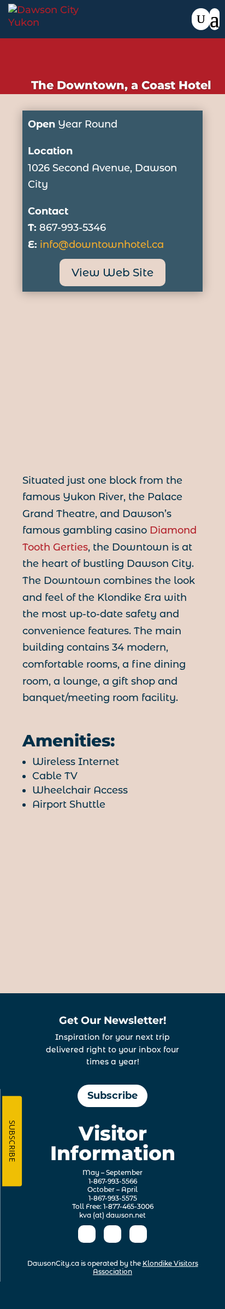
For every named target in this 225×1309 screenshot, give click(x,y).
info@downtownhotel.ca (102, 245)
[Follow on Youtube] (138, 1234)
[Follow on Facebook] (87, 1234)
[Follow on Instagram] (112, 1234)
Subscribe (112, 1096)
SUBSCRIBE (12, 1141)
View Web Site (112, 272)
